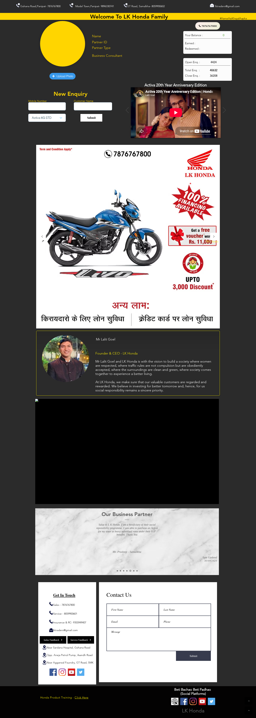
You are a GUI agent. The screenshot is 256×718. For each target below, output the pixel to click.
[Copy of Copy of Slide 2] (123, 570)
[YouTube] (71, 672)
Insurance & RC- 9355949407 (69, 622)
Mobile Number (37, 101)
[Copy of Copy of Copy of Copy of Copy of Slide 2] (137, 570)
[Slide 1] (176, 134)
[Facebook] (53, 672)
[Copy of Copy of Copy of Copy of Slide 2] (133, 570)
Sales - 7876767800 (64, 605)
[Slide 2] (117, 570)
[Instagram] (62, 672)
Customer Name (83, 101)
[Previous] (127, 110)
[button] (62, 76)
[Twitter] (80, 672)
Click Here (81, 697)
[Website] (174, 701)
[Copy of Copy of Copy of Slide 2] (130, 571)
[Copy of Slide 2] (120, 570)
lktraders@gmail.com (227, 6)
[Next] (224, 110)
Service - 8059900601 (65, 613)
